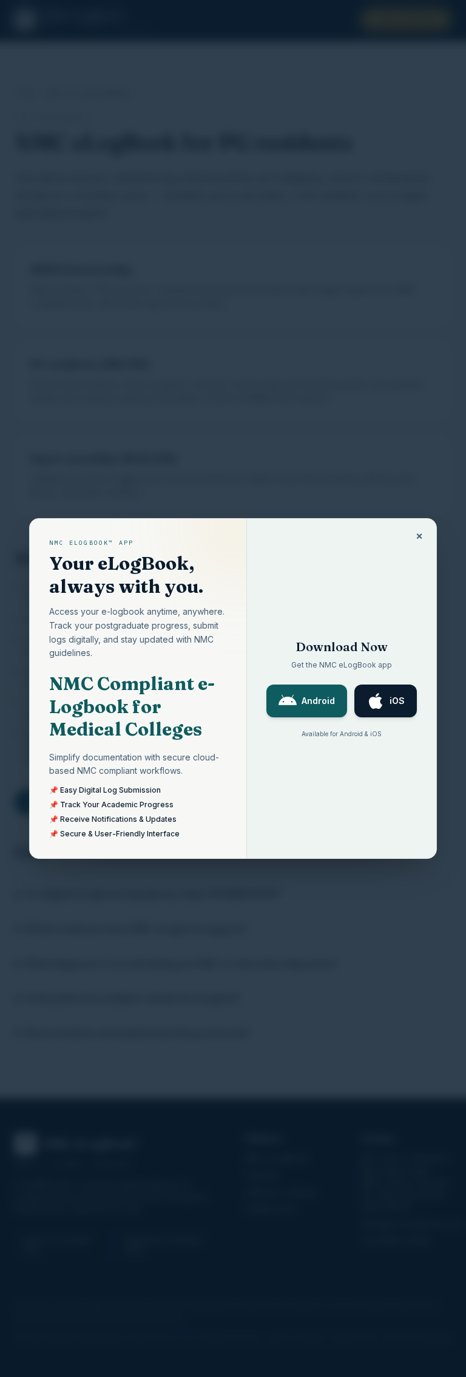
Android (318, 700)
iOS (397, 700)
